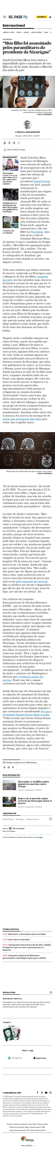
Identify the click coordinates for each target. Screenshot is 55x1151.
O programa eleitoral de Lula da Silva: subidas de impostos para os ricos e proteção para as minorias (27, 947)
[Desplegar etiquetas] (50, 819)
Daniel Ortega (42, 181)
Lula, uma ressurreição (19, 939)
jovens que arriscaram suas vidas (22, 419)
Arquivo (7, 1022)
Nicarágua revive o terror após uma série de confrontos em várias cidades (10, 178)
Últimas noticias (11, 929)
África (19, 32)
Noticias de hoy (40, 1130)
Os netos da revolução (8, 232)
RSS (28, 1130)
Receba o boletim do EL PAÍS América (21, 762)
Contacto (10, 1124)
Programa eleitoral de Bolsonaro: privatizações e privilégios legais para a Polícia (24, 956)
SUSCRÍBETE (41, 17)
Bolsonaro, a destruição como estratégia (27, 934)
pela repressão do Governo (32, 581)
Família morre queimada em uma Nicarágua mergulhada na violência (10, 207)
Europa (26, 32)
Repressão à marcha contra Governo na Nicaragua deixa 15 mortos (35, 801)
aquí (40, 837)
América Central (32, 819)
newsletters (9, 993)
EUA (51, 32)
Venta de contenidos (21, 1124)
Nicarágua (7, 39)
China (46, 32)
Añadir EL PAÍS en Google (16, 150)
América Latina (8, 32)
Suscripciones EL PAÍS (37, 1127)
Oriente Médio (36, 32)
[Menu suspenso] (5, 17)
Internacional (14, 25)
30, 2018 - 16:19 (31, 136)
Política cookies (42, 1124)
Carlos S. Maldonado (27, 132)
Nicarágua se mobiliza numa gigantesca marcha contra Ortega (33, 784)
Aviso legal (32, 1124)
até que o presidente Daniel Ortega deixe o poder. (27, 713)
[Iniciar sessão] (50, 17)
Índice (32, 1130)
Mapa (27, 1127)
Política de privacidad (16, 1127)
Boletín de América (12, 999)
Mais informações (9, 831)
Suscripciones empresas (17, 1130)
